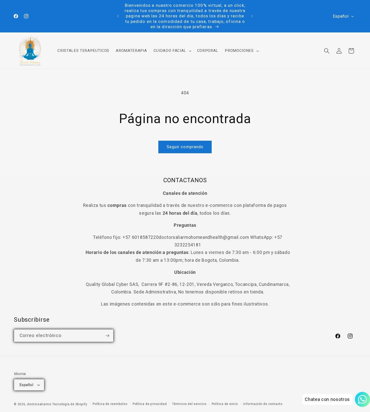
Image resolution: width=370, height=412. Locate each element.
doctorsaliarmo (39, 404)
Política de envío (225, 404)
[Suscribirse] (107, 335)
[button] (172, 51)
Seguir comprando (185, 146)
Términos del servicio (189, 404)
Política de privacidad (150, 404)
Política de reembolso (110, 404)
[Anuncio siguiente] (252, 16)
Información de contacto (262, 404)
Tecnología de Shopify (69, 404)
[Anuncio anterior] (118, 16)
